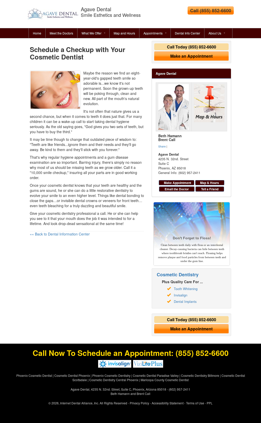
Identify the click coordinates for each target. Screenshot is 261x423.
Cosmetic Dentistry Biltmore (200, 375)
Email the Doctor (177, 189)
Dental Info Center (187, 33)
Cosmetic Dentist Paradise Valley (156, 375)
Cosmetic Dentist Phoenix (72, 375)
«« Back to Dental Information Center (60, 234)
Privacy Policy (139, 403)
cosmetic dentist (61, 185)
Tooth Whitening (186, 289)
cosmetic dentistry (60, 213)
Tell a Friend (209, 189)
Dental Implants (185, 301)
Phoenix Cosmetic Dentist (34, 375)
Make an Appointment (191, 56)
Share (162, 146)
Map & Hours (209, 182)
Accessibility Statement (168, 403)
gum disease (118, 157)
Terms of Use (195, 403)
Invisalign (180, 295)
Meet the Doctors (61, 33)
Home (37, 33)
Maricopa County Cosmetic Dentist (165, 380)
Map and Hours (124, 33)
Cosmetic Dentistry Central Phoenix (113, 380)
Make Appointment (177, 182)
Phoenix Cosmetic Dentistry (111, 375)
